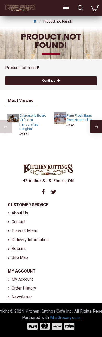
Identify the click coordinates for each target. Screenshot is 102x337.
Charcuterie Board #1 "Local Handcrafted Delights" (32, 122)
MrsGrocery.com (65, 317)
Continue (48, 81)
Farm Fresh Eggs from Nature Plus (79, 117)
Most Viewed (20, 100)
